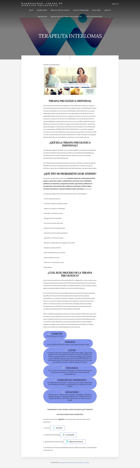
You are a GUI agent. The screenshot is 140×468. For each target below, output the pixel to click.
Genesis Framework (73, 462)
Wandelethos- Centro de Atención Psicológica (42, 4)
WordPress (81, 462)
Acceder (87, 462)
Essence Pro (64, 462)
